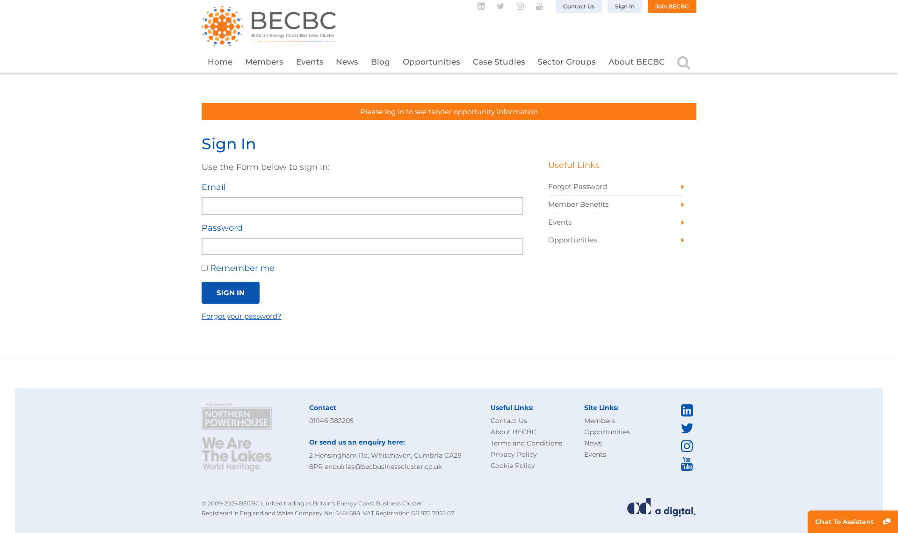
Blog (380, 61)
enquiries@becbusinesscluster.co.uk (383, 466)
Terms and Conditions (526, 443)
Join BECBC (672, 6)
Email (214, 187)
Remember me (241, 268)
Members (264, 61)
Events (310, 61)
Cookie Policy (513, 465)
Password (222, 228)
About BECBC (636, 61)
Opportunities (431, 61)
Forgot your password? (242, 316)
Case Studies (499, 61)
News (347, 61)
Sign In (625, 6)
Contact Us (578, 6)
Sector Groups (566, 61)
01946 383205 (331, 420)
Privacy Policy (514, 454)
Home (220, 61)
